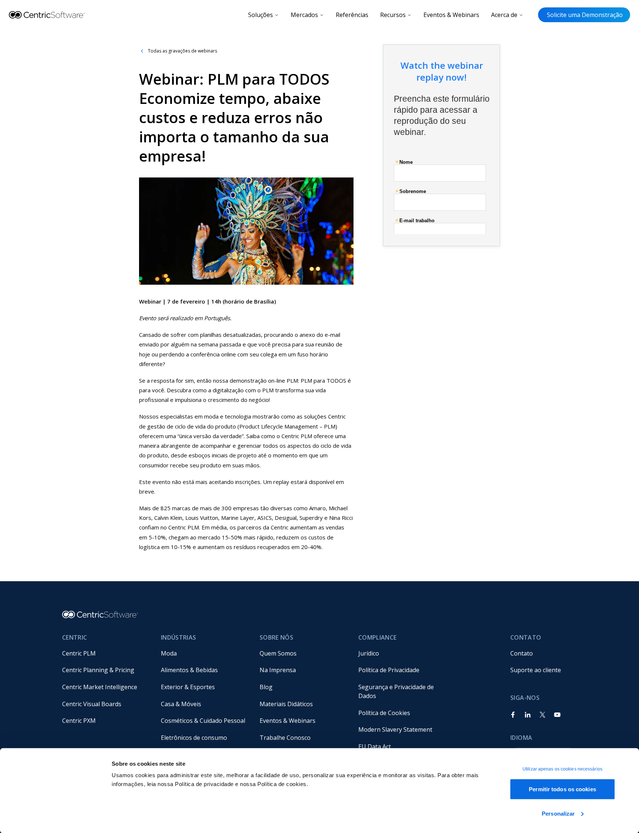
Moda (169, 653)
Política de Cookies (384, 713)
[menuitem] (105, 653)
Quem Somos (278, 653)
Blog (266, 687)
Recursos (393, 15)
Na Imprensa (278, 670)
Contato (521, 653)
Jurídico (368, 653)
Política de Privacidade (388, 670)
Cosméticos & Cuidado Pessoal (203, 721)
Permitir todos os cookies (562, 789)
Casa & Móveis (181, 704)
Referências (352, 15)
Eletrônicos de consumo (194, 738)
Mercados (304, 15)
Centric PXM (79, 721)
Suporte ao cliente (535, 670)
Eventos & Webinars (451, 15)
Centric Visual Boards (91, 704)
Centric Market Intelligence (99, 687)
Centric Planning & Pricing (98, 670)
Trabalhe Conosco (285, 738)
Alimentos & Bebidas (189, 670)
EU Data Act (374, 746)
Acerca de (504, 15)
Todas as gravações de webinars (182, 51)
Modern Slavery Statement (395, 729)
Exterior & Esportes (188, 687)
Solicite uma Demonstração (584, 15)
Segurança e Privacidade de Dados (396, 691)
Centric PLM (79, 653)
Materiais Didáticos (286, 704)
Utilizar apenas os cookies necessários (562, 769)
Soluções (260, 15)
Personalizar (558, 813)
